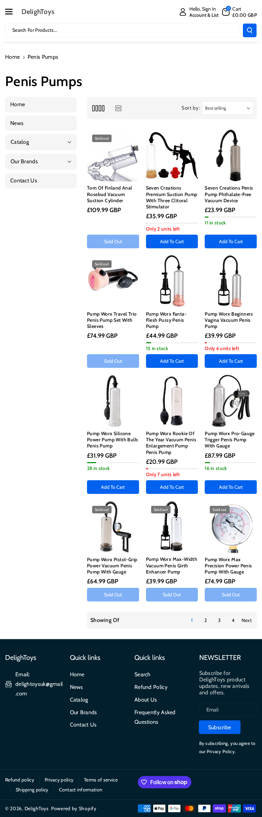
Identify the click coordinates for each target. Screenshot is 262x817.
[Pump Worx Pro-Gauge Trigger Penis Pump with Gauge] (231, 401)
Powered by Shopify (74, 808)
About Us (145, 699)
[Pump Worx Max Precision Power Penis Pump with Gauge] (231, 527)
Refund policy (19, 780)
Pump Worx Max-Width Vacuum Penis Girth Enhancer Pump (172, 565)
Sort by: (190, 108)
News (76, 687)
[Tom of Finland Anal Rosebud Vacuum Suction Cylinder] (113, 155)
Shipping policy (32, 790)
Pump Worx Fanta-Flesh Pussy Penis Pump (166, 320)
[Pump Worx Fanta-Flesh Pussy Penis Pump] (172, 281)
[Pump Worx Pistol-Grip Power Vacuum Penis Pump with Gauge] (113, 527)
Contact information (81, 790)
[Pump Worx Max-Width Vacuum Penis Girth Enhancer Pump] (172, 527)
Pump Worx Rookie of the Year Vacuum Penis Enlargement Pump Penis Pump (171, 442)
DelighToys (37, 808)
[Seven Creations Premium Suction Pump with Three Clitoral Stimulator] (172, 155)
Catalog (79, 699)
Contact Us (83, 724)
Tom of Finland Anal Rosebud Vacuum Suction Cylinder (109, 194)
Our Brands (83, 712)
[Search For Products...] (250, 30)
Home (12, 57)
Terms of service (101, 780)
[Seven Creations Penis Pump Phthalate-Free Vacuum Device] (231, 155)
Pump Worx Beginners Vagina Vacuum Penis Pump (229, 320)
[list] (118, 108)
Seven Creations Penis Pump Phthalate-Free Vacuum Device (229, 194)
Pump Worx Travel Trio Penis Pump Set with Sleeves (111, 320)
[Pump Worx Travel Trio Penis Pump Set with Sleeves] (113, 281)
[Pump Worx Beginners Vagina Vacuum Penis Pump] (231, 281)
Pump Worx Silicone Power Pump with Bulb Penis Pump (112, 439)
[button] (12, 11)
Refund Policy (151, 687)
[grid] (98, 108)
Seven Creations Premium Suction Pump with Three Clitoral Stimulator (172, 197)
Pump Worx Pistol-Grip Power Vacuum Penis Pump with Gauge (112, 565)
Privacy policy (59, 780)
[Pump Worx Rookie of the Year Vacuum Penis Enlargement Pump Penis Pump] (172, 401)
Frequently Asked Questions (155, 717)
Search (142, 674)
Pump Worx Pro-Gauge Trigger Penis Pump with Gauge (230, 439)
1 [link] (192, 620)
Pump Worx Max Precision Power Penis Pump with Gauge (228, 565)
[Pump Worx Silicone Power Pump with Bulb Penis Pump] (113, 401)
